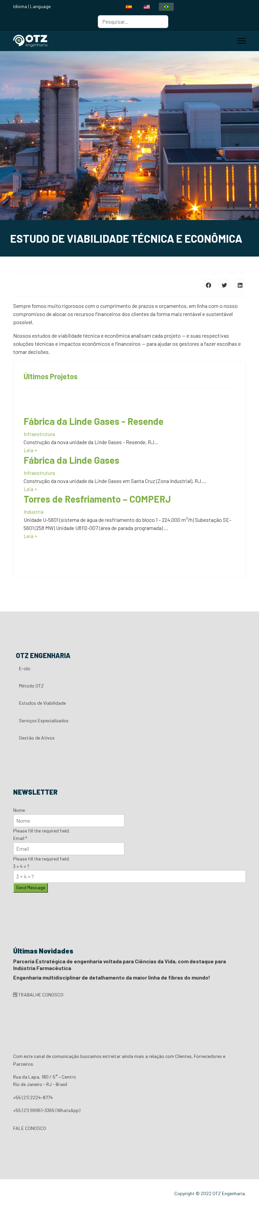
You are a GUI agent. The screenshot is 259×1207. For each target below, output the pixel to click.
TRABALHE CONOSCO (40, 994)
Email (20, 838)
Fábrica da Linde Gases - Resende (94, 421)
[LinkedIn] (240, 285)
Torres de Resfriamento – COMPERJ (97, 499)
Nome (19, 810)
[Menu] (241, 41)
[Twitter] (224, 285)
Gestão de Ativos (37, 738)
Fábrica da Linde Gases (71, 460)
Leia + (30, 450)
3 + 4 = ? (21, 866)
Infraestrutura (39, 434)
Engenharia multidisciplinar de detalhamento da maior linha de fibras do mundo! (111, 977)
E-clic (24, 668)
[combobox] (133, 21)
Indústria (34, 511)
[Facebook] (208, 285)
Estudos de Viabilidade (42, 703)
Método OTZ (31, 686)
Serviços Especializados (43, 720)
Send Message (30, 887)
